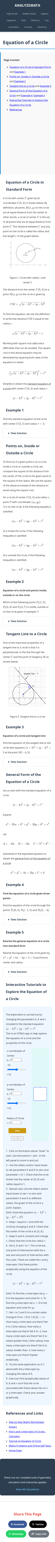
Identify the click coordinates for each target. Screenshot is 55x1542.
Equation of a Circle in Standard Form (30, 67)
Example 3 (45, 86)
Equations (11, 20)
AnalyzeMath (27, 5)
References (16, 109)
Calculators (13, 27)
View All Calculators (27, 1489)
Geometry (42, 27)
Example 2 (20, 81)
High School (12, 13)
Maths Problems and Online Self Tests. (30, 1445)
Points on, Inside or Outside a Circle (29, 76)
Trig (46, 20)
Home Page (15, 1450)
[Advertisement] (27, 142)
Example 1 (20, 71)
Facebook (19, 1524)
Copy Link (40, 1533)
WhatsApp (17, 1533)
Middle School (29, 13)
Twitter (39, 1524)
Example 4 (26, 95)
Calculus (28, 27)
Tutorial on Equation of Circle (25, 1441)
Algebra (44, 13)
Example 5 (39, 95)
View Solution (19, 433)
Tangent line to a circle (22, 86)
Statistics (35, 20)
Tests (23, 20)
